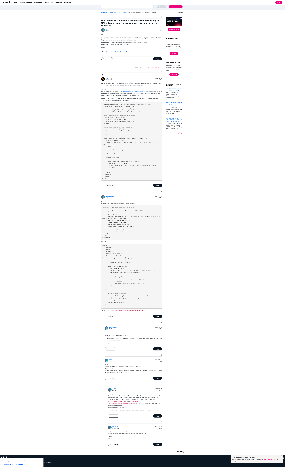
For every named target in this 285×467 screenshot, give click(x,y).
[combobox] (133, 7)
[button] (161, 17)
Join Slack (174, 53)
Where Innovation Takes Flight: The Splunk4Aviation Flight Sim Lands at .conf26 (174, 119)
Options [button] (180, 12)
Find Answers (105, 12)
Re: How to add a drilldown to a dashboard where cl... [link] (142, 12)
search (122, 51)
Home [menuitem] (15, 2)
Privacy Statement (6, 464)
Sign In (278, 2)
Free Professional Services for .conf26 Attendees (174, 89)
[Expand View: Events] (48, 2)
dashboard (108, 51)
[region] (22, 462)
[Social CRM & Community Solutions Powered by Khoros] (180, 451)
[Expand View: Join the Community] (31, 2)
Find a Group (174, 74)
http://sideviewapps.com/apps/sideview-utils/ (135, 91)
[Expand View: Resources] (70, 2)
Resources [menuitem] (67, 2)
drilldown (116, 51)
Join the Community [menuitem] (25, 2)
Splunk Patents (49, 462)
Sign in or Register (268, 459)
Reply (157, 58)
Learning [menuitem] (58, 2)
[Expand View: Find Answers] (41, 2)
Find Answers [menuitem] (37, 2)
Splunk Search (123, 12)
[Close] (41, 460)
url (126, 51)
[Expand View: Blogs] (54, 2)
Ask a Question (175, 6)
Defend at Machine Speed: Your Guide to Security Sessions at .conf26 (174, 104)
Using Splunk (113, 12)
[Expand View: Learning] (61, 2)
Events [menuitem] (46, 2)
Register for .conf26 (174, 29)
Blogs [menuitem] (51, 2)
